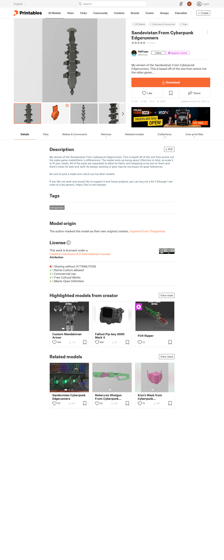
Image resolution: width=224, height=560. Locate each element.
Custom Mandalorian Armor (67, 335)
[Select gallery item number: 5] (74, 328)
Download (173, 82)
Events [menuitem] (150, 13)
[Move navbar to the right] (191, 13)
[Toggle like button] (54, 342)
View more (166, 295)
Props (184, 24)
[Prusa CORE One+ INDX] (170, 117)
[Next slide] (122, 113)
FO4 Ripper (146, 335)
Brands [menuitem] (135, 13)
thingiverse (57, 207)
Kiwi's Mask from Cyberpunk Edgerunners (150, 396)
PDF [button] (170, 149)
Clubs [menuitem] (83, 13)
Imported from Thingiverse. (148, 231)
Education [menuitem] (181, 13)
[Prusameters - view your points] (189, 4)
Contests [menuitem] (119, 13)
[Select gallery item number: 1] (63, 328)
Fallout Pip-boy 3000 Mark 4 (109, 335)
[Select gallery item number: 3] (69, 328)
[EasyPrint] (181, 4)
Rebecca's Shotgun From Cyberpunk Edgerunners (108, 396)
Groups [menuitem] (164, 13)
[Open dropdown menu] (207, 32)
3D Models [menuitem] (54, 13)
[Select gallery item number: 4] (72, 328)
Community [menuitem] (100, 13)
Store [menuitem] (70, 13)
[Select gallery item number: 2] (66, 328)
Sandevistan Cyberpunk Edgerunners (69, 396)
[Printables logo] (28, 13)
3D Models (140, 24)
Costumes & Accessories (163, 24)
